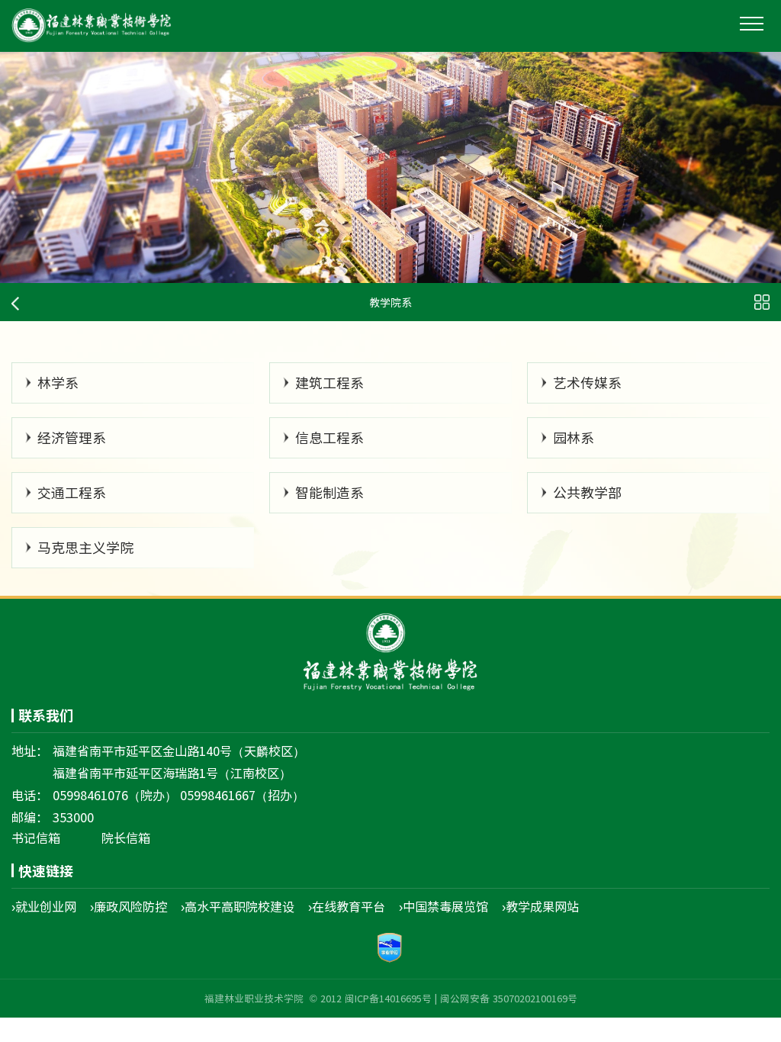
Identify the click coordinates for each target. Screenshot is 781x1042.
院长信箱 (125, 837)
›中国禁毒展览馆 (443, 906)
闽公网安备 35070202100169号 (508, 998)
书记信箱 (35, 837)
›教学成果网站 (540, 906)
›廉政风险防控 (128, 906)
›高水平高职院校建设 (237, 906)
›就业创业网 (43, 906)
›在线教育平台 (346, 906)
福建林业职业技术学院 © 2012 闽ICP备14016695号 (318, 998)
